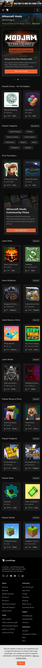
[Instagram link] (3, 576)
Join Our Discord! (27, 587)
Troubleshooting (27, 619)
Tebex (24, 637)
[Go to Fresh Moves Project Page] (32, 417)
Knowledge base (27, 615)
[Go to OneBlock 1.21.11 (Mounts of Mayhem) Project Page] (32, 536)
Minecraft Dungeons (8, 607)
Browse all (35, 126)
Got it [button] (21, 663)
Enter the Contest (21, 71)
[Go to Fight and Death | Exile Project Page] (11, 377)
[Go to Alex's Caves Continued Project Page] (11, 259)
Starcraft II (5, 600)
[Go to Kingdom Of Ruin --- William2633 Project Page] (11, 298)
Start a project (6, 619)
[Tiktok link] (7, 576)
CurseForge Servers (28, 607)
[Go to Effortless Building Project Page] (11, 104)
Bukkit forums (26, 604)
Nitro (23, 641)
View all (36, 241)
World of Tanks (7, 611)
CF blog (24, 594)
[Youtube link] (11, 576)
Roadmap (25, 600)
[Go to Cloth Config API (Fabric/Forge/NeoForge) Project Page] (32, 496)
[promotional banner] (21, 3)
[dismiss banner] (39, 2)
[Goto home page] (7, 10)
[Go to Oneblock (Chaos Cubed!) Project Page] (11, 536)
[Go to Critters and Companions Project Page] (11, 174)
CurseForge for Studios (29, 634)
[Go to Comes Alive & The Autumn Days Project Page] (32, 298)
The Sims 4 (5, 597)
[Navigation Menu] (3, 10)
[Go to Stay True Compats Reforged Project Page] (32, 338)
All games (5, 587)
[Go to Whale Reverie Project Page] (11, 338)
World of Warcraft (8, 594)
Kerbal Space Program (9, 604)
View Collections (21, 230)
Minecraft (5, 590)
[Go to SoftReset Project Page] (32, 259)
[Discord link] (15, 576)
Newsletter (25, 597)
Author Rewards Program (10, 626)
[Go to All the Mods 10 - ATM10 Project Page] (11, 457)
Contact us (25, 622)
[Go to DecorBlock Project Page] (32, 104)
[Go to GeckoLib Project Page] (11, 496)
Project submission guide (10, 622)
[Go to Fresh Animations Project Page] (11, 417)
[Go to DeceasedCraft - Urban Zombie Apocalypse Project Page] (32, 457)
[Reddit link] (22, 576)
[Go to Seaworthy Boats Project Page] (32, 174)
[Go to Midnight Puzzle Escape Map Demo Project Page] (32, 377)
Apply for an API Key (8, 629)
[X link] (19, 576)
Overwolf (25, 631)
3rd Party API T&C (8, 632)
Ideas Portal (26, 590)
